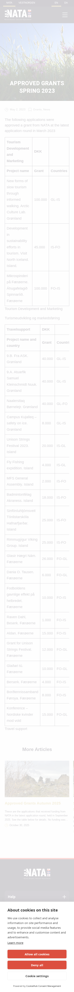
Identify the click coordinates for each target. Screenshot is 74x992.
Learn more (15, 943)
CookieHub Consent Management (43, 985)
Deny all (37, 965)
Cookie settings (37, 976)
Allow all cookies (37, 954)
